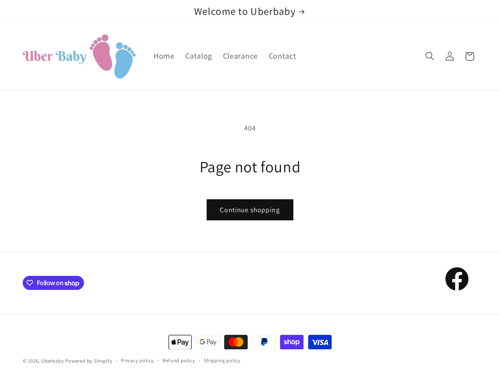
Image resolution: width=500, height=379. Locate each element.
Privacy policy (137, 360)
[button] (430, 56)
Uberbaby (52, 361)
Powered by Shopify (88, 361)
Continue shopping (250, 209)
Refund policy (178, 360)
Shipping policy (222, 360)
